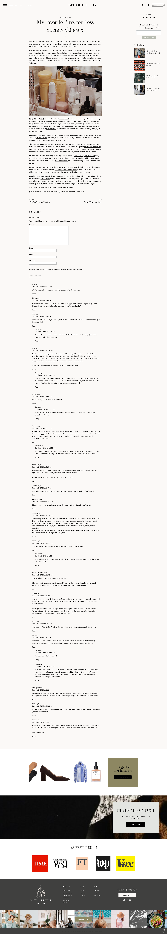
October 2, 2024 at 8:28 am (42, 467)
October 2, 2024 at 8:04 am (42, 396)
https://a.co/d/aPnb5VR (72, 306)
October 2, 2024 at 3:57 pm (42, 637)
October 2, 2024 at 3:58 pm (45, 653)
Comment (33, 225)
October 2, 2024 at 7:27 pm (45, 666)
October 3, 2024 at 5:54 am (42, 722)
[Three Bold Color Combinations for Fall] (139, 53)
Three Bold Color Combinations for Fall (153, 52)
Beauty (62, 17)
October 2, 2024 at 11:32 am (42, 575)
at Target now (51, 129)
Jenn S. (34, 486)
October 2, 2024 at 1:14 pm (45, 332)
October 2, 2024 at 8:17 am (42, 428)
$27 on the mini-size (55, 181)
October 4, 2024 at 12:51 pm (45, 448)
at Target (65, 140)
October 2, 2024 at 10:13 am (42, 502)
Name (32, 248)
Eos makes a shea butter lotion (66, 170)
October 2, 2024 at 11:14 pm (42, 690)
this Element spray (61, 161)
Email (31, 254)
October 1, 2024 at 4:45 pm (42, 316)
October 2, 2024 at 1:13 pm (45, 409)
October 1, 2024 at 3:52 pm (42, 287)
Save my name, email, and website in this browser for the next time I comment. (56, 270)
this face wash (64, 119)
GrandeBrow (45, 179)
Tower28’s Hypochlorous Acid (84, 156)
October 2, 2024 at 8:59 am (42, 488)
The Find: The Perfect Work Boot (40, 202)
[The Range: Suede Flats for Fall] (139, 65)
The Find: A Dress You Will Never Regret (153, 89)
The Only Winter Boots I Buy (92, 202)
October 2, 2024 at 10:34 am (42, 515)
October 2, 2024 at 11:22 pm (42, 706)
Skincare (68, 17)
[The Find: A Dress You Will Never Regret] (139, 90)
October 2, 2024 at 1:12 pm (45, 556)
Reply (34, 294)
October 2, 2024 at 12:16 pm (42, 596)
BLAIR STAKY (101, 931)
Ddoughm (35, 688)
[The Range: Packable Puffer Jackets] (139, 78)
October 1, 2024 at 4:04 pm (42, 300)
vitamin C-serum (41, 138)
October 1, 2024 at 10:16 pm (42, 351)
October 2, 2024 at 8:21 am (45, 375)
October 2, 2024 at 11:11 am (42, 543)
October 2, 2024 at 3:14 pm (42, 624)
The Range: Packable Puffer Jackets (152, 77)
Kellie (34, 394)
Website (32, 261)
